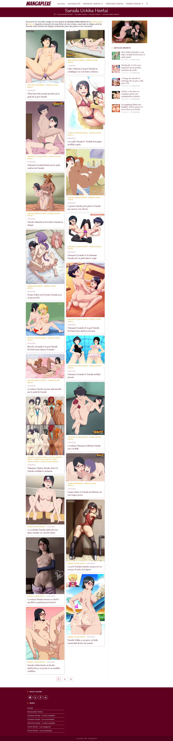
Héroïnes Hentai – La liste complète (41, 723)
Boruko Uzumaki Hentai (36, 338)
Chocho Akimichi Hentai (77, 197)
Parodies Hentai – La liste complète (41, 715)
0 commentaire (135, 60)
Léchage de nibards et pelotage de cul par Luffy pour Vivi (132, 81)
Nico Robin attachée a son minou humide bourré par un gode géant (133, 54)
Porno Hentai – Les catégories (39, 727)
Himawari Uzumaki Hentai (37, 156)
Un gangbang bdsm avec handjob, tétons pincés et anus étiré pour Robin (132, 107)
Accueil (30, 708)
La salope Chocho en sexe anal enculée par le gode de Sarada (44, 391)
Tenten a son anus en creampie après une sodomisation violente (130, 94)
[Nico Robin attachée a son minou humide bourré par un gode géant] (116, 56)
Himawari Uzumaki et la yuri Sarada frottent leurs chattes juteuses (83, 329)
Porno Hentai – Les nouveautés (40, 730)
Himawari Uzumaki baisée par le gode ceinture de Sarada (43, 167)
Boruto (31, 24)
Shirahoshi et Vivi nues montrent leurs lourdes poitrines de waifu (131, 67)
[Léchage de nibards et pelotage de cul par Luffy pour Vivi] (116, 82)
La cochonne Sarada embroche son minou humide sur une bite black (42, 531)
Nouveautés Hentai (35, 712)
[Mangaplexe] (54, 14)
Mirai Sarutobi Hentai (35, 85)
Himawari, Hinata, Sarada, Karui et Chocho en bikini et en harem (42, 470)
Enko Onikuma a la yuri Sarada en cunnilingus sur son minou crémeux (83, 70)
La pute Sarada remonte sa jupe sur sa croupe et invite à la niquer (85, 568)
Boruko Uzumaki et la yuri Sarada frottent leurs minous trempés (42, 348)
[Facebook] (30, 697)
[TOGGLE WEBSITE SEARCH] (147, 3)
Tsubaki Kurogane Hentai (78, 133)
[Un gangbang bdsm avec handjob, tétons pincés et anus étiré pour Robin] (116, 108)
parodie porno (97, 22)
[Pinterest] (40, 697)
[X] (35, 697)
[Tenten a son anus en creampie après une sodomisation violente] (116, 95)
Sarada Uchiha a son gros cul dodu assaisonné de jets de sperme (83, 642)
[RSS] (45, 697)
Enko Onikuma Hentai (76, 60)
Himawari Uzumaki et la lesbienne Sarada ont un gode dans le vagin (82, 257)
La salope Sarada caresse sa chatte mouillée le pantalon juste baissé (43, 601)
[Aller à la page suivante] (71, 679)
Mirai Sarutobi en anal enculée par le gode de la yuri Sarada (43, 95)
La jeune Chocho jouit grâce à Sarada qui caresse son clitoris (84, 208)
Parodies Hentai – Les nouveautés (41, 719)
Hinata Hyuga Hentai (42, 459)
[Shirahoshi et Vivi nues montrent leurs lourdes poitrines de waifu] (116, 69)
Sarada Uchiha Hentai (111, 14)
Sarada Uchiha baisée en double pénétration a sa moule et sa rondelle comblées (43, 668)
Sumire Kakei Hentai (34, 286)
